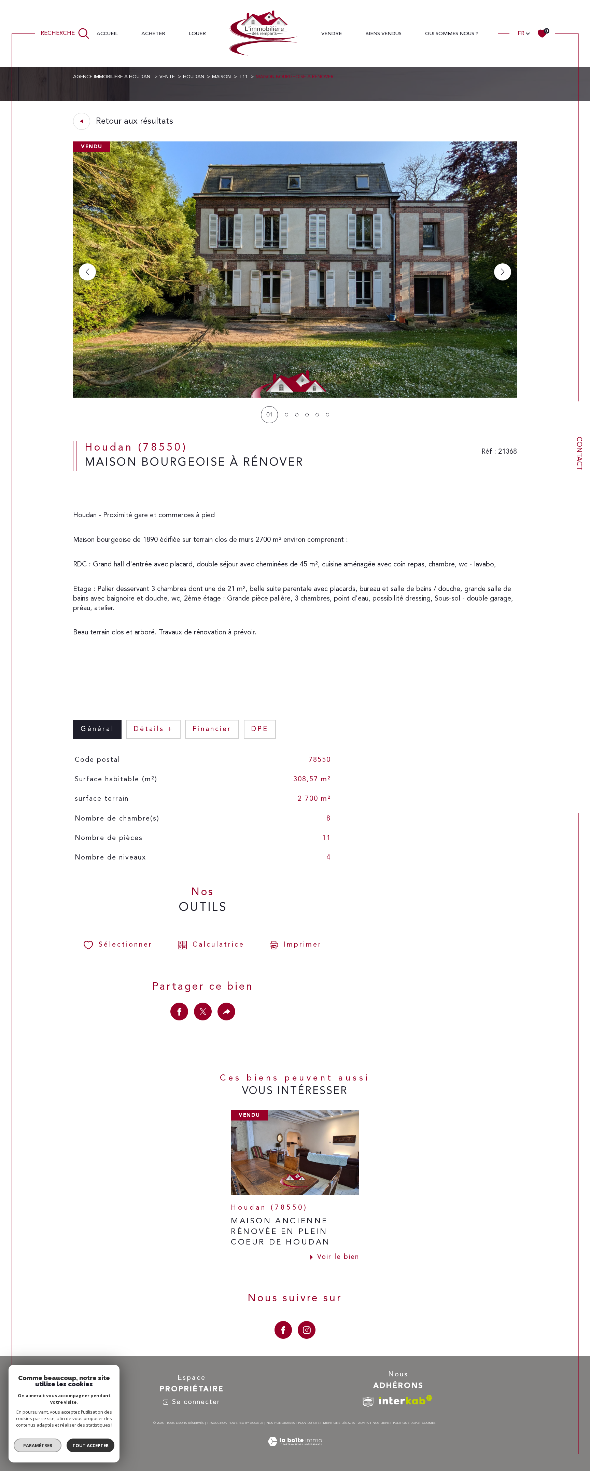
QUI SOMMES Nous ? (451, 34)
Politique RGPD (406, 1423)
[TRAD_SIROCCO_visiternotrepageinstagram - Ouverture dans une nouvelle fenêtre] (306, 1330)
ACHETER (153, 34)
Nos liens (381, 1423)
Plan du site (309, 1423)
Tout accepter (90, 1445)
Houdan (193, 76)
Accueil (107, 34)
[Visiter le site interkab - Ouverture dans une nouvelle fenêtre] (405, 1399)
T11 (243, 76)
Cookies (429, 1423)
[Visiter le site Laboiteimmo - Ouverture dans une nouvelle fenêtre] (295, 1450)
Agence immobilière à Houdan (112, 76)
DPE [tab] (259, 729)
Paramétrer (37, 1445)
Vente (167, 76)
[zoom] (295, 396)
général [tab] (97, 729)
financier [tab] (212, 729)
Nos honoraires (280, 1423)
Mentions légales (339, 1423)
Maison (221, 76)
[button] (502, 271)
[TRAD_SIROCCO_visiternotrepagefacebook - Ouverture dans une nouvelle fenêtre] (283, 1330)
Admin (363, 1423)
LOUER (197, 34)
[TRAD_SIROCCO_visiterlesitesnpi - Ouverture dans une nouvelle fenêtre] (368, 1402)
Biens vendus (383, 34)
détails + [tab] (153, 729)
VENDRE (331, 34)
